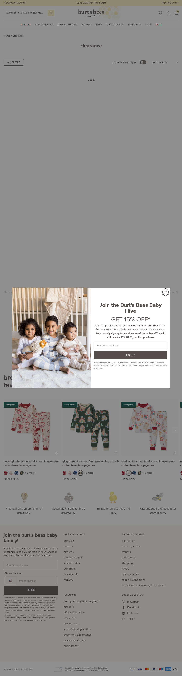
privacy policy (144, 365)
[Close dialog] (165, 292)
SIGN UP (130, 355)
